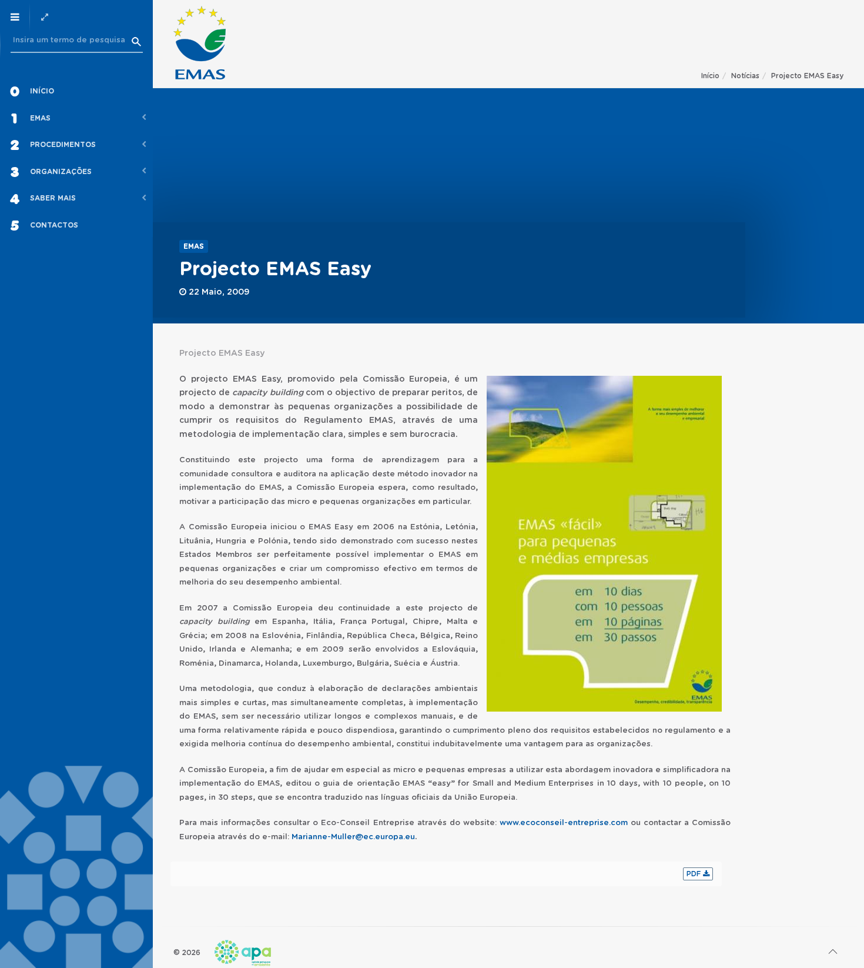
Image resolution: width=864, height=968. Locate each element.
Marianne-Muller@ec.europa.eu (353, 837)
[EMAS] (199, 42)
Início (710, 75)
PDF (694, 873)
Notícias (745, 75)
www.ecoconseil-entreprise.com (564, 823)
